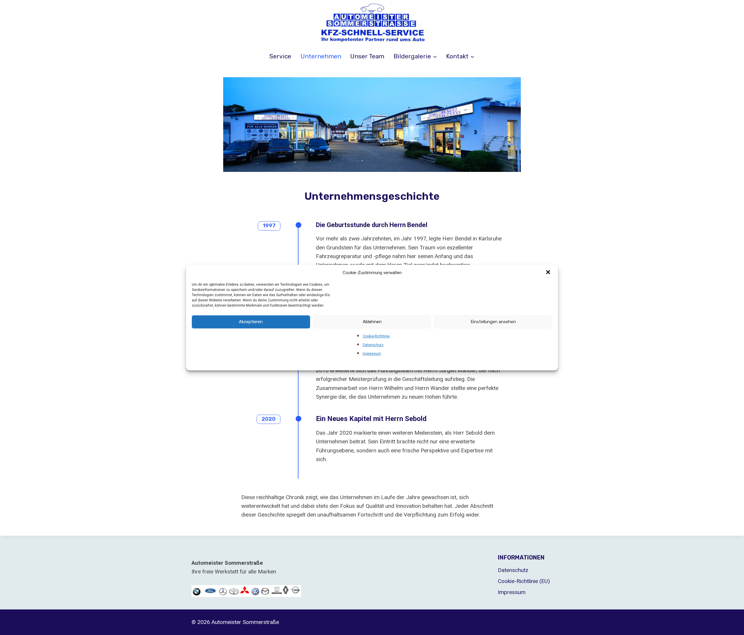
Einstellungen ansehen (493, 321)
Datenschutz (373, 345)
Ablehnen (372, 321)
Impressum (372, 354)
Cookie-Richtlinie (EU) (524, 581)
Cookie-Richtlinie (376, 336)
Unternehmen (321, 56)
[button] (548, 272)
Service (280, 56)
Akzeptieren (251, 321)
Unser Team (367, 56)
